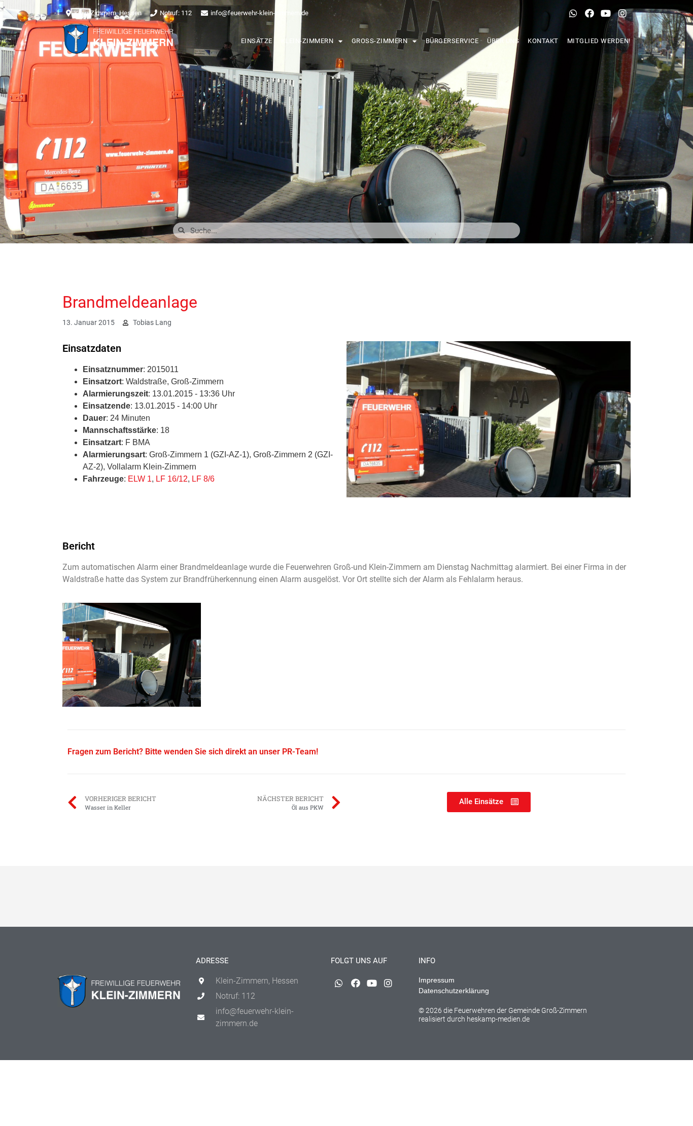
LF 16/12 (172, 479)
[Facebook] (589, 13)
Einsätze (256, 41)
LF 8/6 (203, 479)
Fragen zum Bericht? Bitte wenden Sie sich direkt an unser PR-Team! (192, 751)
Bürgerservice (452, 41)
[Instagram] (622, 13)
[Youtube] (606, 13)
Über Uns (503, 41)
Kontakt (543, 41)
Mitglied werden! (599, 41)
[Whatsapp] (573, 13)
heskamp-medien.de (498, 1019)
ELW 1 (140, 479)
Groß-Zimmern (380, 41)
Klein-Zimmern (307, 41)
